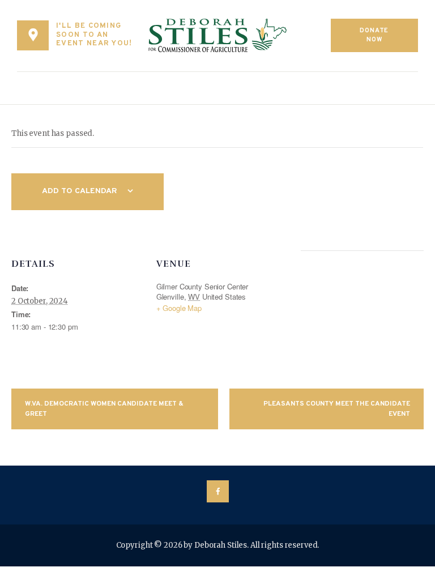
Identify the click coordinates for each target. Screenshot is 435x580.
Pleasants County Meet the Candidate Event (336, 409)
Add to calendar (79, 191)
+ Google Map (179, 307)
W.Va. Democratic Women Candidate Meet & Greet (104, 409)
